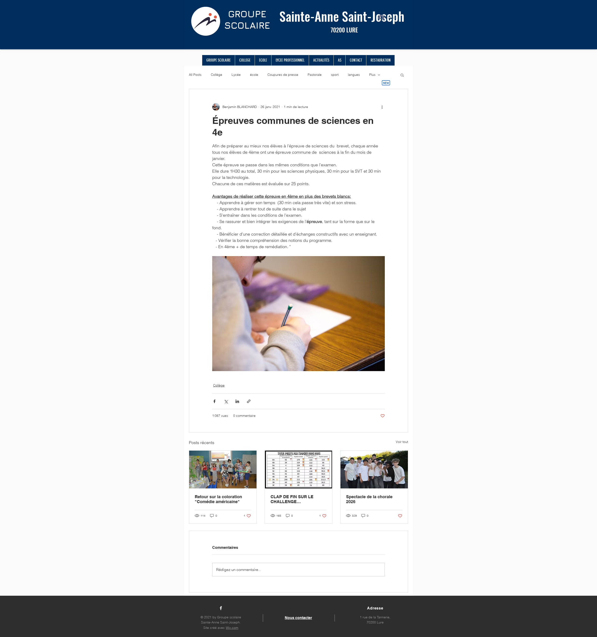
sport (335, 75)
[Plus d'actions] (382, 107)
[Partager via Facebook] (214, 401)
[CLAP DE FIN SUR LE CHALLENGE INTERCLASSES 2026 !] (298, 469)
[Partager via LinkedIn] (237, 401)
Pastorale (315, 75)
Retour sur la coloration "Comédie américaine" (218, 499)
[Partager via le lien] (248, 401)
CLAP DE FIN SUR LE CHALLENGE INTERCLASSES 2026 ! (293, 499)
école (254, 75)
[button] (402, 75)
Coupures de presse (282, 75)
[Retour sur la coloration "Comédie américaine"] (223, 469)
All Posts (195, 75)
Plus (372, 75)
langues (354, 75)
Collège (216, 75)
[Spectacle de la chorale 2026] (374, 469)
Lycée (236, 75)
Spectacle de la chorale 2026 (369, 499)
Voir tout (402, 442)
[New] (386, 82)
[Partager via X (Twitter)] (226, 401)
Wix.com (232, 628)
